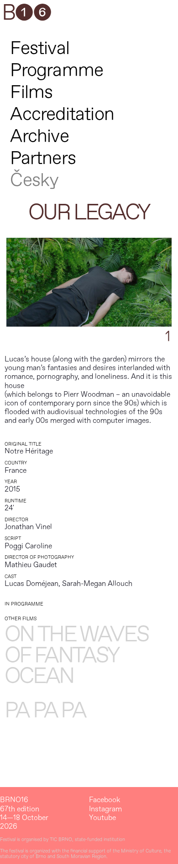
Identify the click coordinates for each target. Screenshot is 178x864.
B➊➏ (26, 13)
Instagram (105, 809)
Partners (43, 158)
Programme (56, 70)
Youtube (102, 818)
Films (31, 92)
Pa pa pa (45, 711)
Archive (39, 136)
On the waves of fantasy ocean (77, 655)
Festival (39, 48)
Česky (34, 180)
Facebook (104, 800)
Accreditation (62, 114)
